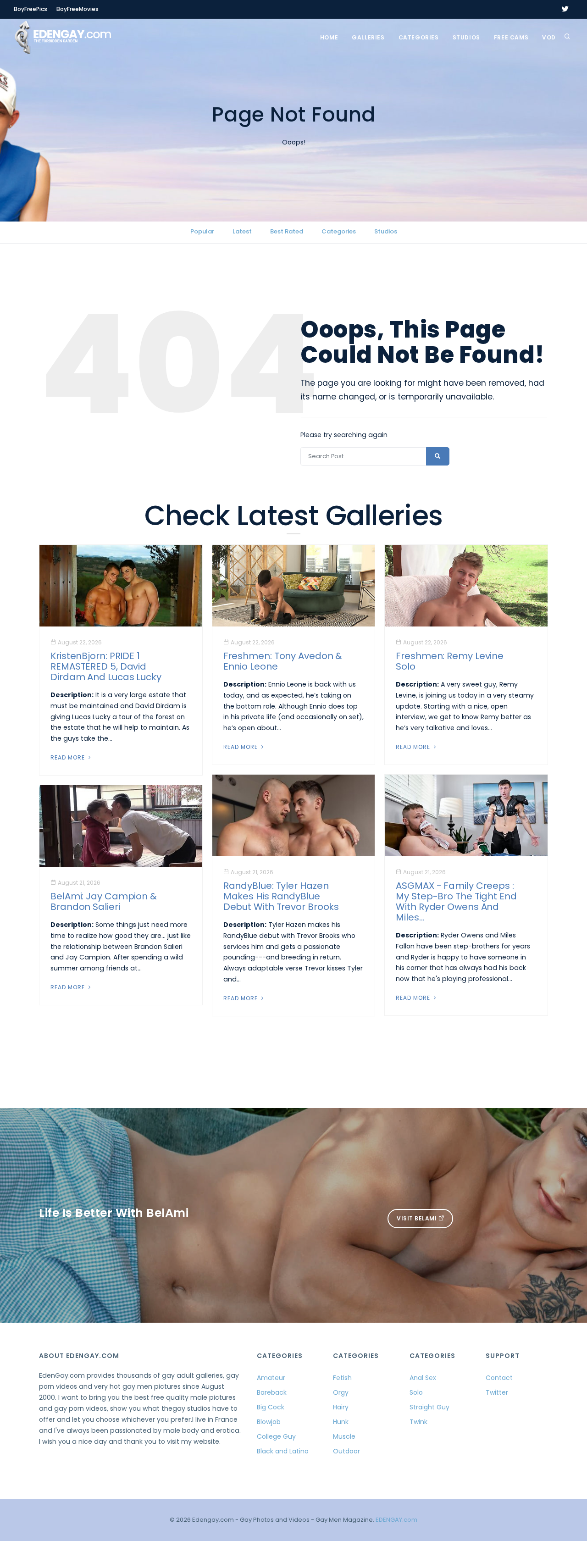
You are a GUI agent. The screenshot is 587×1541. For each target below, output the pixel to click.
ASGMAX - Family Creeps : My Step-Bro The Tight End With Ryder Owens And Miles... (456, 901)
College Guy (276, 1436)
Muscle (344, 1436)
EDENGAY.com (396, 1519)
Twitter (497, 1392)
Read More (68, 757)
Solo (416, 1392)
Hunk (341, 1421)
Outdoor (346, 1451)
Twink (418, 1421)
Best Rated (286, 231)
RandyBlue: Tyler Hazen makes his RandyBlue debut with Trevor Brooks (281, 896)
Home (329, 37)
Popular (202, 231)
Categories (419, 37)
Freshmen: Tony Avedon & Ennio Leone (283, 661)
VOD (549, 37)
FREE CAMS (511, 37)
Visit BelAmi (417, 1218)
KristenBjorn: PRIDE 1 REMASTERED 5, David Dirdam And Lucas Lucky (105, 666)
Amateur (271, 1377)
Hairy (341, 1407)
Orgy (341, 1392)
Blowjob (269, 1421)
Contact (499, 1377)
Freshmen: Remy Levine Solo (450, 661)
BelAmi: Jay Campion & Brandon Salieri (103, 901)
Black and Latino (283, 1451)
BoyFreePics (30, 9)
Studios (466, 37)
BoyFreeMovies (77, 9)
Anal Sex (423, 1377)
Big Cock (270, 1407)
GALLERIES (368, 37)
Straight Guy (429, 1407)
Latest (242, 231)
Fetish (342, 1377)
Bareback (272, 1392)
